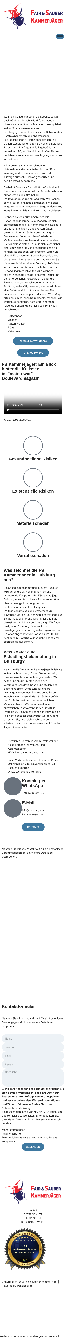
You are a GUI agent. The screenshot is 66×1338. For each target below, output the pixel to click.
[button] (30, 1336)
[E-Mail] (13, 808)
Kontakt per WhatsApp (34, 783)
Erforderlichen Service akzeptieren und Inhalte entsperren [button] (29, 1139)
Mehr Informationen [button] (13, 1129)
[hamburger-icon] (60, 36)
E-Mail (28, 802)
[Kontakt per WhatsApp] (13, 786)
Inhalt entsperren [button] (12, 1133)
